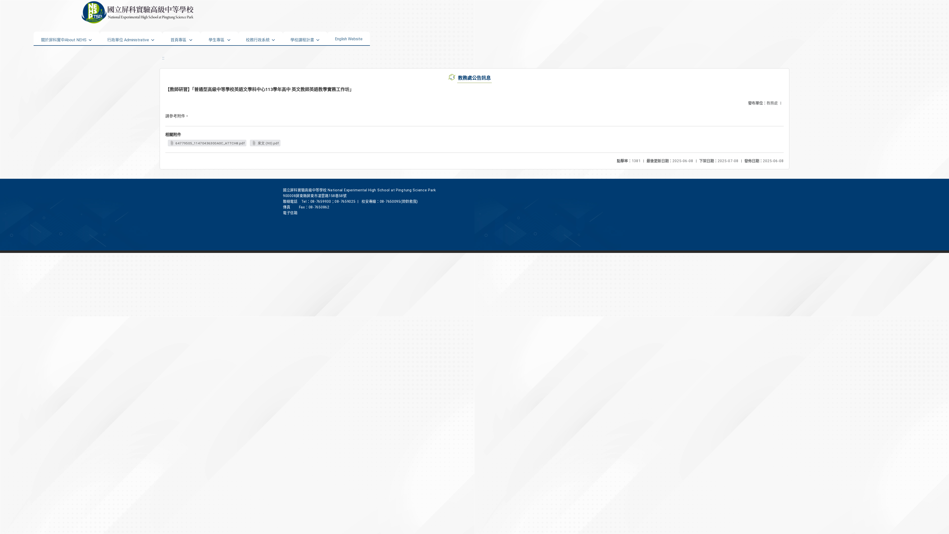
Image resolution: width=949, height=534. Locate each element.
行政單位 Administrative (128, 38)
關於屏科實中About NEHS (63, 38)
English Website (349, 38)
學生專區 (216, 38)
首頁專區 (178, 38)
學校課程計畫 (302, 38)
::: (163, 58)
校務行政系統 (258, 38)
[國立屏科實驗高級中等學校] (211, 12)
